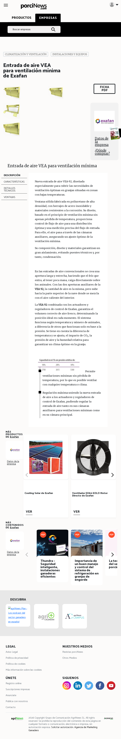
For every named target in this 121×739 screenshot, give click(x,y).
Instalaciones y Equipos (69, 54)
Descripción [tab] (12, 175)
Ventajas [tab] (9, 197)
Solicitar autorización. (62, 727)
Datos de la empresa (102, 141)
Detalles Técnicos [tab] (9, 189)
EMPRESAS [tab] (48, 18)
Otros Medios (69, 658)
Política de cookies (16, 664)
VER (29, 511)
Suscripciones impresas (18, 689)
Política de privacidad (17, 658)
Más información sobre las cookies (24, 670)
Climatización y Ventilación (25, 54)
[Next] (112, 474)
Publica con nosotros (17, 701)
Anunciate (11, 695)
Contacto (11, 707)
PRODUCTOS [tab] (21, 17)
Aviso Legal (12, 652)
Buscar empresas (22, 29)
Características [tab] (14, 182)
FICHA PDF (104, 89)
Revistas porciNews (72, 652)
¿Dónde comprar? (102, 151)
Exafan (14, 437)
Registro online (13, 683)
